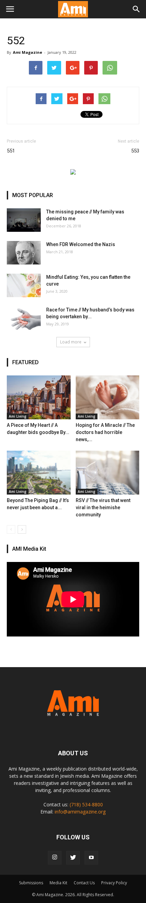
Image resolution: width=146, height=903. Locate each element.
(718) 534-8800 (86, 804)
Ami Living (17, 416)
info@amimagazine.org (80, 811)
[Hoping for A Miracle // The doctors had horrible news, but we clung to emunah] (108, 397)
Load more (70, 342)
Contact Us (84, 883)
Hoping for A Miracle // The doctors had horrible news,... (105, 432)
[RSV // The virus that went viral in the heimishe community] (108, 473)
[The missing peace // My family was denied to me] (24, 220)
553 (135, 151)
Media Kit (58, 883)
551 (11, 151)
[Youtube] (91, 858)
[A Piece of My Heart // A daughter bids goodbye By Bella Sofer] (39, 397)
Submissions (31, 883)
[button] (136, 9)
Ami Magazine (27, 52)
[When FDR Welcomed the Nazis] (24, 252)
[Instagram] (54, 858)
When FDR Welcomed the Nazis (80, 244)
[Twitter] (73, 858)
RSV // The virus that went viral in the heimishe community (103, 507)
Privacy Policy (114, 883)
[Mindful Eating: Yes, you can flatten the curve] (24, 285)
